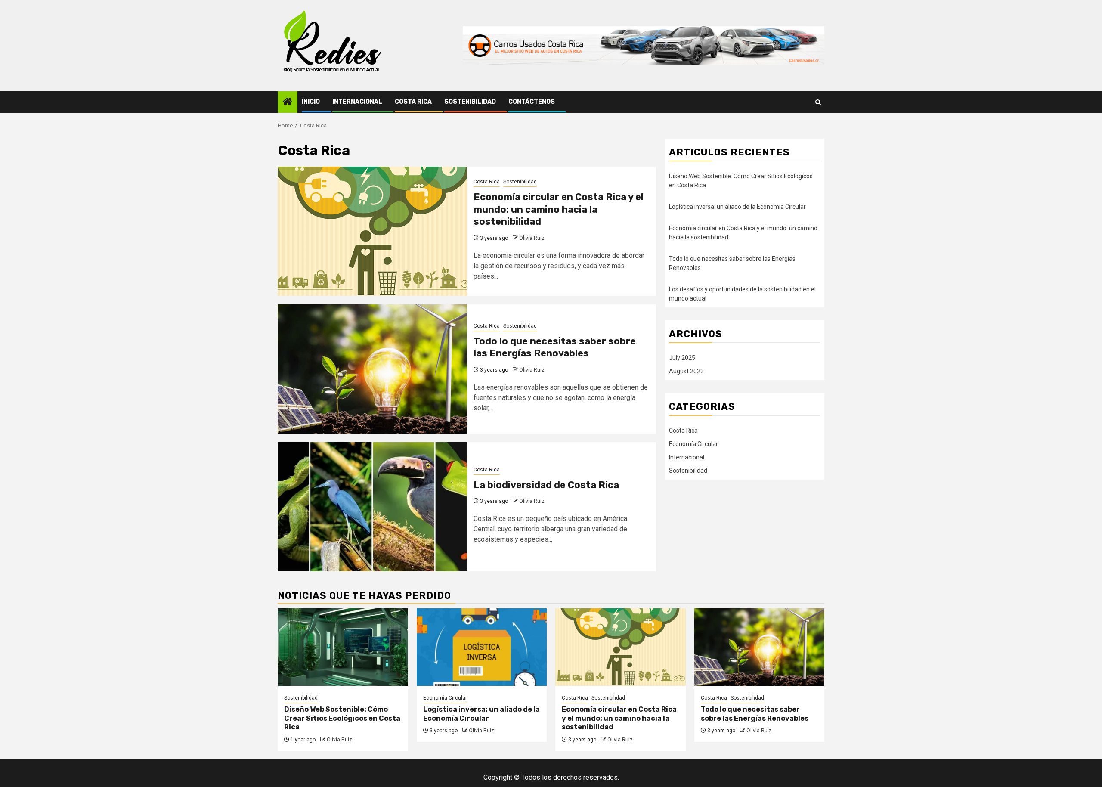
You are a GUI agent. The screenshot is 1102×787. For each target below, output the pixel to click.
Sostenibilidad (470, 101)
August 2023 (686, 371)
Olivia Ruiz (532, 238)
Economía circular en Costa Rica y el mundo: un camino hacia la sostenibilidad (559, 209)
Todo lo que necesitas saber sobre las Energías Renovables (555, 347)
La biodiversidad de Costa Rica (546, 485)
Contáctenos (531, 101)
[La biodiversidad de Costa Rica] (372, 506)
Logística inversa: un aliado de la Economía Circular (737, 206)
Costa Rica (413, 101)
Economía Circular (693, 443)
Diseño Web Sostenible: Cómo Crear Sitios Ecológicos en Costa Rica (342, 718)
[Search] (818, 102)
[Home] (287, 102)
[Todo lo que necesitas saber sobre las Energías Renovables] (372, 369)
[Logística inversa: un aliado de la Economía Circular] (482, 647)
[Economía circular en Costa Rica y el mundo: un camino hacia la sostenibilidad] (372, 231)
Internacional (357, 101)
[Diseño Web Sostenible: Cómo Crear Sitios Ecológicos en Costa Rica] (343, 647)
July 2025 (682, 357)
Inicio (311, 101)
